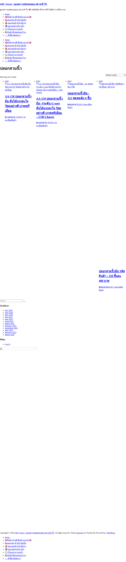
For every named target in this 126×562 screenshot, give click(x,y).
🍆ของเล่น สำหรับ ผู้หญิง (15, 20)
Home (7, 14)
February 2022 (10, 332)
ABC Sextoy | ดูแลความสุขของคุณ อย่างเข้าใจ (23, 4)
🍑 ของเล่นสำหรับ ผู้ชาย (15, 23)
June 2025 (9, 319)
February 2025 (10, 326)
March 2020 (9, 335)
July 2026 (9, 310)
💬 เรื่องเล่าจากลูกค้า (14, 29)
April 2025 (9, 321)
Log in (7, 344)
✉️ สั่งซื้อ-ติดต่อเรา (13, 35)
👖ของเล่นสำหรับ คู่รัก (14, 26)
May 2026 (9, 315)
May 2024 (9, 330)
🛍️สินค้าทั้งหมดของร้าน (15, 32)
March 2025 (9, 324)
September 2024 (11, 328)
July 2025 (9, 317)
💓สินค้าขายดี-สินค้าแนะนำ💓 (18, 17)
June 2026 (9, 313)
